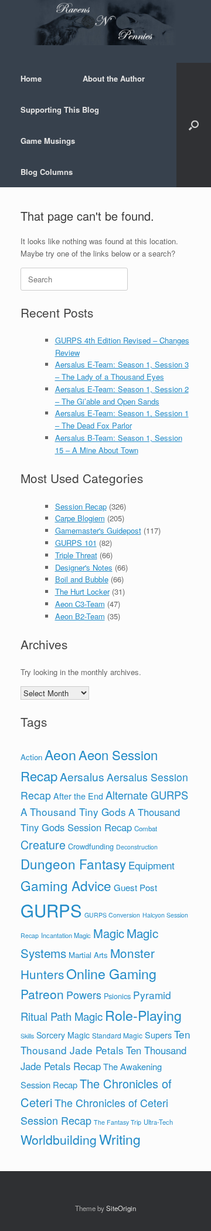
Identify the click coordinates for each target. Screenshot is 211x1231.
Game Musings (48, 140)
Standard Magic (117, 1035)
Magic (108, 933)
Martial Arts (88, 954)
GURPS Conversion (112, 914)
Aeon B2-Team (80, 616)
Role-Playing (143, 1015)
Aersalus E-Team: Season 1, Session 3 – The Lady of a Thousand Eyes (122, 370)
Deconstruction (137, 846)
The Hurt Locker (82, 591)
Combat (145, 828)
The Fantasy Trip (117, 1122)
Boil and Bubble (81, 579)
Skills (27, 1035)
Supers (158, 1034)
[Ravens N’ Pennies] (105, 22)
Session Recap (81, 506)
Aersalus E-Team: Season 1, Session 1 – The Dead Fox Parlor (122, 419)
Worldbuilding (59, 1139)
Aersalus (82, 776)
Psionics (117, 995)
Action (31, 757)
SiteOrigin (121, 1208)
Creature (43, 844)
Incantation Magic (66, 935)
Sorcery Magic (63, 1035)
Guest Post (135, 887)
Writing (120, 1139)
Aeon (60, 754)
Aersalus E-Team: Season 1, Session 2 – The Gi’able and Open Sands (122, 395)
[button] (193, 125)
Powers (83, 994)
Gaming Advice (66, 885)
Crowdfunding (91, 846)
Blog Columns (47, 171)
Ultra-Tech (158, 1122)
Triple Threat (76, 555)
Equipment (151, 865)
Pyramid (152, 994)
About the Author (114, 78)
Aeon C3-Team (80, 603)
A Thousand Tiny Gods (73, 811)
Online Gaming (111, 973)
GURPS (51, 910)
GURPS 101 (76, 542)
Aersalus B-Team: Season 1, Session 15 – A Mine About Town (118, 444)
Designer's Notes (84, 567)
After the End (78, 796)
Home (31, 78)
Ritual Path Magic (62, 1016)
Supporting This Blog (60, 109)
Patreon (42, 994)
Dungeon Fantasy (73, 863)
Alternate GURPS (147, 794)
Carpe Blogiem (80, 518)
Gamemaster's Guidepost (98, 530)
